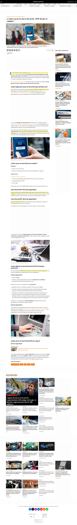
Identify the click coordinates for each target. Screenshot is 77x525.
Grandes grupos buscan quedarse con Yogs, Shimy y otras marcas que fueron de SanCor (46, 483)
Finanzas (34, 4)
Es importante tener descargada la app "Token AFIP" (34, 309)
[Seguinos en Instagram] (35, 509)
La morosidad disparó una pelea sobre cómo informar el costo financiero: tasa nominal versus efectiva (30, 429)
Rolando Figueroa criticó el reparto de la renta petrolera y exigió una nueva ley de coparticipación (46, 409)
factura (32, 364)
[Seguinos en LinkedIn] (38, 509)
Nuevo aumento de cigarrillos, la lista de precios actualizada (14, 472)
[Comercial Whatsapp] (46, 517)
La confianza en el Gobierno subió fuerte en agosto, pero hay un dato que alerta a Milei (46, 492)
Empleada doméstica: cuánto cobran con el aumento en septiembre (62, 410)
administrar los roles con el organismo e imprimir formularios (24, 124)
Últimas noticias (19, 4)
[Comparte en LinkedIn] (15, 50)
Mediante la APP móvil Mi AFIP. (18, 176)
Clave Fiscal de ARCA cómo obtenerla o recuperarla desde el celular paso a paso (63, 123)
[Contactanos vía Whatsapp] (33, 516)
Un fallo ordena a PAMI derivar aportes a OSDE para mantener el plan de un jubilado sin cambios (62, 104)
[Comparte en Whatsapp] (12, 50)
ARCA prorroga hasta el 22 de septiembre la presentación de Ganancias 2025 (62, 85)
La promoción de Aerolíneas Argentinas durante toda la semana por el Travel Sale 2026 (13, 428)
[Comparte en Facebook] (8, 50)
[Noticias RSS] (44, 509)
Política (30, 4)
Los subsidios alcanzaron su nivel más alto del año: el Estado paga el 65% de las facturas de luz (46, 473)
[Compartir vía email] (19, 50)
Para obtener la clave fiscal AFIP (18, 81)
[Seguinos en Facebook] (30, 509)
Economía (25, 4)
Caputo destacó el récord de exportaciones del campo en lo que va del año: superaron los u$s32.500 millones (21, 401)
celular (21, 364)
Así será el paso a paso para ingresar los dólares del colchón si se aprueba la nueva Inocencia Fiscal (63, 67)
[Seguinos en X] (33, 509)
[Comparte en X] (10, 50)
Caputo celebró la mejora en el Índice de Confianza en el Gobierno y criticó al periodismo (46, 464)
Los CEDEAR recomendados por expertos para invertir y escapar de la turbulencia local (13, 455)
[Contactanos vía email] (31, 516)
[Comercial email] (43, 517)
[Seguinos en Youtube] (41, 509)
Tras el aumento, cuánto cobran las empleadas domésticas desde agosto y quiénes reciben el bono (63, 142)
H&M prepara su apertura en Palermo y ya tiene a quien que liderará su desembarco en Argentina (29, 493)
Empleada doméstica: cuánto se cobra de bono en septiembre (30, 472)
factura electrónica (15, 364)
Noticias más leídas (11, 375)
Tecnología (54, 4)
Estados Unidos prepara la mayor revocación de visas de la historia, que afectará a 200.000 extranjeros (46, 400)
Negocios (49, 4)
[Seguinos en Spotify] (47, 509)
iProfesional (9, 16)
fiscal (25, 364)
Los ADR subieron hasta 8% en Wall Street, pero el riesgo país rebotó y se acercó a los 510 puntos (13, 493)
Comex (59, 4)
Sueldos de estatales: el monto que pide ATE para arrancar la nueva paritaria (29, 455)
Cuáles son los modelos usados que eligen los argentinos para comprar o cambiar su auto (46, 455)
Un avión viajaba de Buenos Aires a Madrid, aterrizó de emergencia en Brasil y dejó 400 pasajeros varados (46, 428)
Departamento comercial (44, 515)
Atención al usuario (32, 514)
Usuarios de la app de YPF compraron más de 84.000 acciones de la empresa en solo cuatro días (62, 474)
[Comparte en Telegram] (17, 50)
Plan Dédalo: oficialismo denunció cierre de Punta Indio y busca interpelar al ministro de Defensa (29, 409)
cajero (29, 364)
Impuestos (39, 4)
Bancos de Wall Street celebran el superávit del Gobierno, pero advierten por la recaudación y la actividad (46, 391)
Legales (44, 4)
